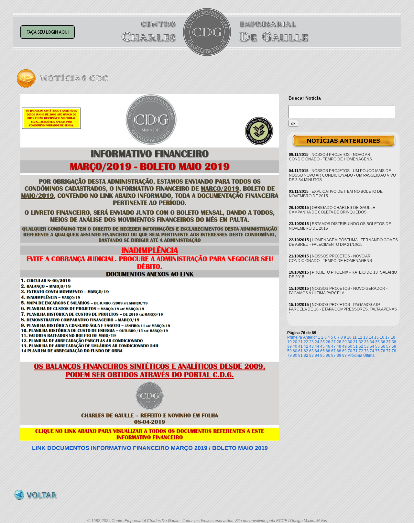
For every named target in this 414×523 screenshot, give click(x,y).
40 (295, 346)
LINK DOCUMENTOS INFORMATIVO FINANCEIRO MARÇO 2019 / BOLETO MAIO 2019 (150, 448)
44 (317, 346)
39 (289, 346)
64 (317, 351)
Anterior (310, 337)
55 (377, 346)
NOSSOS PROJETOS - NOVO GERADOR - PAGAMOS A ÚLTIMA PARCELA (338, 290)
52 (361, 346)
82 (306, 355)
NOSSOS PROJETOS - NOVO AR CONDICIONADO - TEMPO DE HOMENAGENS (330, 156)
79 (289, 355)
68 (339, 351)
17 (387, 337)
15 (376, 337)
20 (295, 342)
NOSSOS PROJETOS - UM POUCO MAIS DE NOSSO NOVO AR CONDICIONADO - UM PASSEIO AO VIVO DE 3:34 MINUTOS (342, 175)
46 (328, 346)
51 (355, 346)
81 (300, 355)
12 (360, 337)
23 (311, 342)
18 (393, 337)
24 (317, 342)
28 (339, 342)
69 (344, 351)
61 (300, 351)
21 (300, 342)
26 (328, 342)
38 (394, 342)
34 (372, 342)
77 (388, 351)
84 (317, 355)
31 (355, 342)
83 (311, 355)
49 (344, 346)
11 (355, 337)
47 (333, 346)
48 (339, 346)
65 (322, 351)
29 (344, 342)
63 (311, 351)
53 (366, 346)
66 (328, 351)
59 (289, 351)
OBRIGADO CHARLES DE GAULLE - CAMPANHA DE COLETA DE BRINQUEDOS (333, 209)
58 (394, 346)
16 (382, 337)
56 (383, 346)
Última (369, 355)
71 (355, 351)
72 (361, 351)
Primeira (294, 337)
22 (306, 342)
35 (377, 342)
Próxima (355, 355)
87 (333, 355)
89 (344, 355)
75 (377, 351)
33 (366, 342)
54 (372, 346)
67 (333, 351)
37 (388, 342)
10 (349, 337)
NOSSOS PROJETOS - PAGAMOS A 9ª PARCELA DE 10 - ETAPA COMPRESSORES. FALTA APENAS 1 (343, 309)
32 (361, 342)
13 (365, 337)
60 (295, 351)
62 (306, 351)
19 (289, 342)
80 (295, 355)
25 (322, 342)
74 (372, 351)
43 (311, 346)
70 (350, 351)
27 (333, 342)
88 (339, 355)
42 (306, 346)
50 (350, 346)
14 (371, 337)
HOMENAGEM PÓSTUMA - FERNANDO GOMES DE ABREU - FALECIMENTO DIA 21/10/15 (343, 242)
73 (366, 351)
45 (322, 346)
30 (350, 342)
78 (394, 351)
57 (388, 346)
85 (322, 355)
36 (383, 342)
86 (328, 355)
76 (383, 351)
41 (300, 346)
